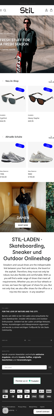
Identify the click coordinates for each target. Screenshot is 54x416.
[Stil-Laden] (27, 10)
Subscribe (49, 367)
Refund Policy (33, 407)
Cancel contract (42, 411)
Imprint (42, 407)
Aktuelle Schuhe (14, 136)
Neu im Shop (12, 81)
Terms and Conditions (8, 407)
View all (51, 82)
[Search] (6, 10)
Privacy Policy (22, 407)
